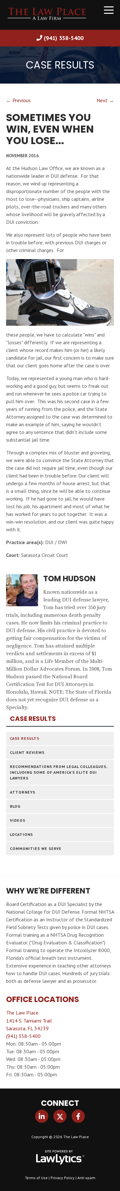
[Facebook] (78, 1116)
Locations (21, 834)
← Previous (18, 100)
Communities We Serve (35, 848)
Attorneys (22, 792)
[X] (60, 1116)
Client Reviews (27, 752)
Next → (105, 100)
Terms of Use (36, 1177)
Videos (17, 820)
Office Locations (42, 999)
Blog (15, 806)
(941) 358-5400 (64, 38)
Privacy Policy (63, 1177)
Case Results (33, 718)
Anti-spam (86, 1177)
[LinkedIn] (41, 1116)
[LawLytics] (60, 1157)
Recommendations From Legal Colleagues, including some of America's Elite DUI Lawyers (58, 772)
